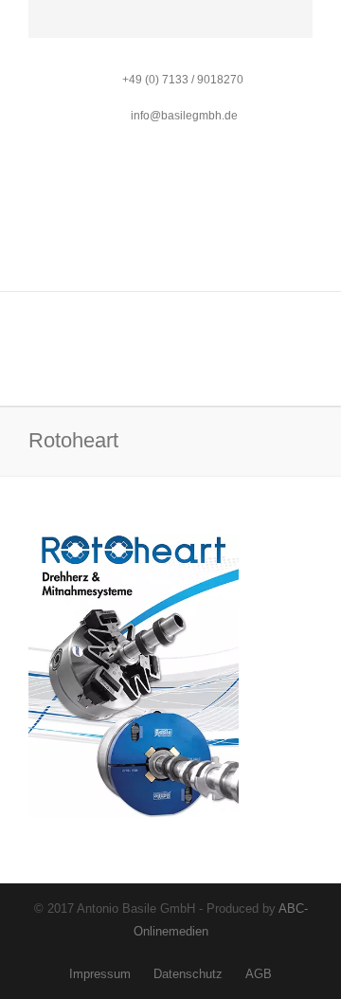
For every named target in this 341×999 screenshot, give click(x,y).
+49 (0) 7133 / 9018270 (182, 79)
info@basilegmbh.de (183, 115)
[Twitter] (89, 27)
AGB (258, 974)
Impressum (100, 974)
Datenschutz (188, 974)
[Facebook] (47, 27)
